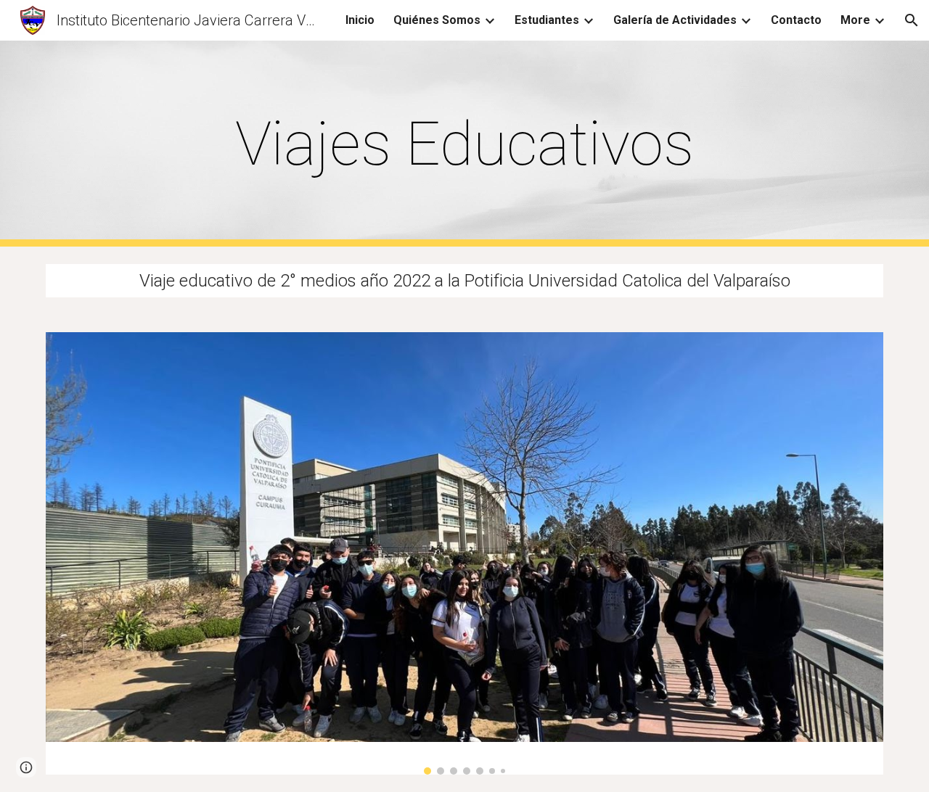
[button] (911, 20)
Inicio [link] (360, 20)
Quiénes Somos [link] (436, 20)
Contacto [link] (796, 20)
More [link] (855, 20)
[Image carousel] (464, 553)
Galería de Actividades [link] (675, 20)
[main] (464, 144)
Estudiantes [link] (547, 20)
